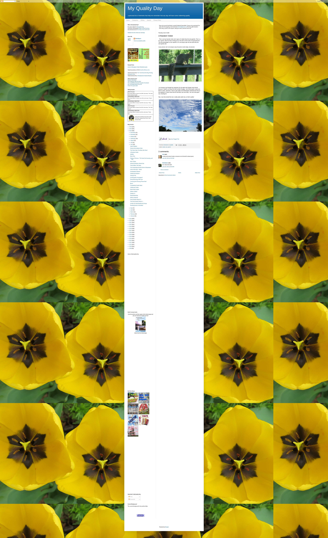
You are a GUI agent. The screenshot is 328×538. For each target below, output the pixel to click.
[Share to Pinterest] (185, 145)
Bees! (131, 183)
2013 (130, 238)
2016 (130, 232)
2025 (130, 128)
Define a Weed (133, 191)
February (132, 214)
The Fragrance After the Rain (134, 81)
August (132, 140)
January (132, 216)
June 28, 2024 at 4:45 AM (168, 158)
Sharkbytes (165, 162)
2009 (130, 246)
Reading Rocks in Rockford (136, 205)
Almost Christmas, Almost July (137, 163)
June (131, 144)
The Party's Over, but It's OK (143, 29)
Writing (142, 20)
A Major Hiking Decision (143, 28)
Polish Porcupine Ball (133, 85)
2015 (130, 234)
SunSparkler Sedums (135, 171)
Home (128, 20)
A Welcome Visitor (134, 187)
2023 (130, 218)
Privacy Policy (157, 20)
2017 (130, 230)
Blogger (167, 527)
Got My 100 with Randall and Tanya (138, 203)
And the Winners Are (145, 70)
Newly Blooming (134, 195)
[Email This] (179, 145)
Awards (149, 20)
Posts (131, 496)
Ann (163, 154)
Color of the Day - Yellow (136, 169)
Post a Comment (164, 169)
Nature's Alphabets (132, 80)
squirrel (169, 147)
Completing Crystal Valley (136, 185)
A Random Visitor (134, 152)
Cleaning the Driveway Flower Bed (138, 181)
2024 (130, 130)
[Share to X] (182, 145)
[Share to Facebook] (184, 145)
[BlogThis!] (181, 145)
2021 (130, 222)
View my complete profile (139, 40)
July (131, 142)
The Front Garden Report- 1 (136, 201)
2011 (130, 242)
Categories (135, 20)
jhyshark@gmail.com (182, 27)
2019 (130, 226)
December (133, 132)
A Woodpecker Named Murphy (144, 75)
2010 (130, 244)
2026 (130, 126)
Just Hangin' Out (175, 139)
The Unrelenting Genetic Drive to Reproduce (140, 167)
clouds (163, 147)
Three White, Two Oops (135, 165)
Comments (132, 499)
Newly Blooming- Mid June (136, 179)
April (131, 210)
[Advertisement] (133, 283)
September (133, 138)
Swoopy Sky (133, 175)
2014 (130, 236)
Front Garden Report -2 (135, 199)
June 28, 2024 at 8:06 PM (168, 166)
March (132, 212)
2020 (130, 224)
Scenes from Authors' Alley (136, 148)
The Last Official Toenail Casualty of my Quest (138, 82)
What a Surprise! (134, 197)
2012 (130, 240)
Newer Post (161, 172)
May (131, 208)
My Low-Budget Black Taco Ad (135, 84)
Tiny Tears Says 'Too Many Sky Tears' (139, 150)
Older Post (197, 172)
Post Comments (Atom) (170, 175)
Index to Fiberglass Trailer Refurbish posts (137, 67)
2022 (130, 220)
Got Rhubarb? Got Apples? (136, 177)
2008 (130, 248)
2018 (130, 228)
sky (166, 147)
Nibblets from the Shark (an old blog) (136, 32)
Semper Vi (132, 193)
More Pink (132, 156)
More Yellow (133, 161)
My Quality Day (145, 8)
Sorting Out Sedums (135, 173)
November (133, 134)
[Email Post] (176, 144)
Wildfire (132, 154)
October (132, 136)
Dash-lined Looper (134, 189)
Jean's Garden (133, 146)
